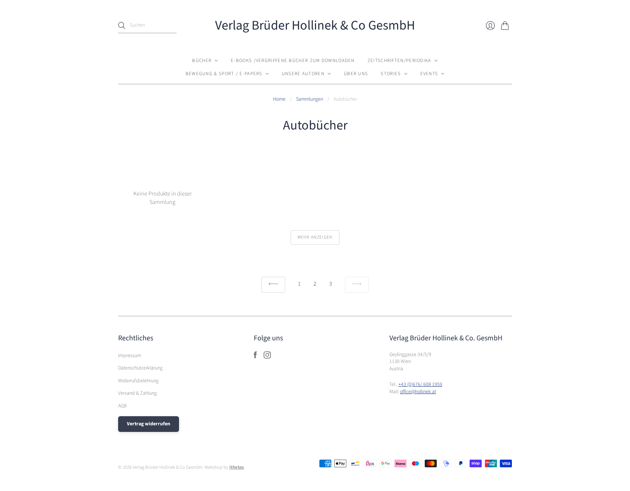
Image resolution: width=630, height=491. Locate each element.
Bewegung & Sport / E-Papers (224, 73)
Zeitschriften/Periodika (399, 60)
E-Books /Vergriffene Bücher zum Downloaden (293, 60)
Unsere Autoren (303, 73)
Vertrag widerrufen (148, 424)
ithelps (236, 467)
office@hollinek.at (418, 391)
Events (429, 73)
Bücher (201, 60)
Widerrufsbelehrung (138, 380)
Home (279, 99)
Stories (391, 73)
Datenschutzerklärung (140, 368)
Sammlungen (309, 99)
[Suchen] (121, 25)
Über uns (356, 73)
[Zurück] (273, 285)
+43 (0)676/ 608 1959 (420, 384)
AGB (122, 406)
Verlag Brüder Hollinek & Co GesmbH (315, 25)
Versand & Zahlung (137, 393)
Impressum (129, 355)
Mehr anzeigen (315, 237)
